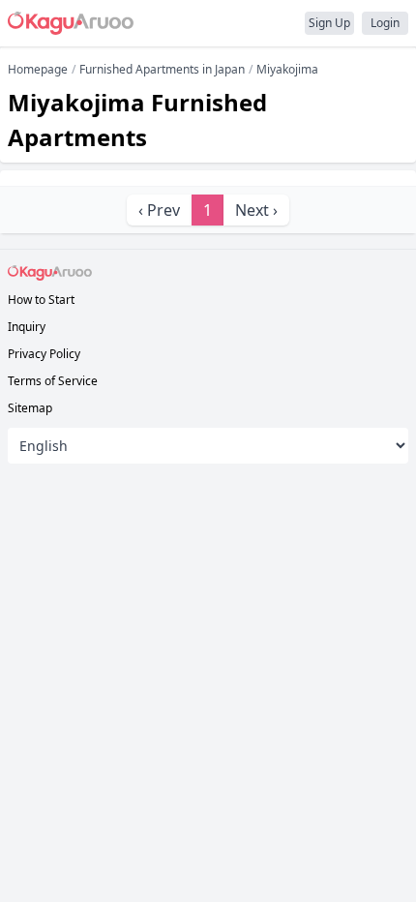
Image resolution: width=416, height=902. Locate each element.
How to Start (41, 299)
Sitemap (30, 408)
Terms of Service (53, 381)
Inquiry (26, 326)
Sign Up (329, 23)
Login (385, 23)
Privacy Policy (44, 354)
